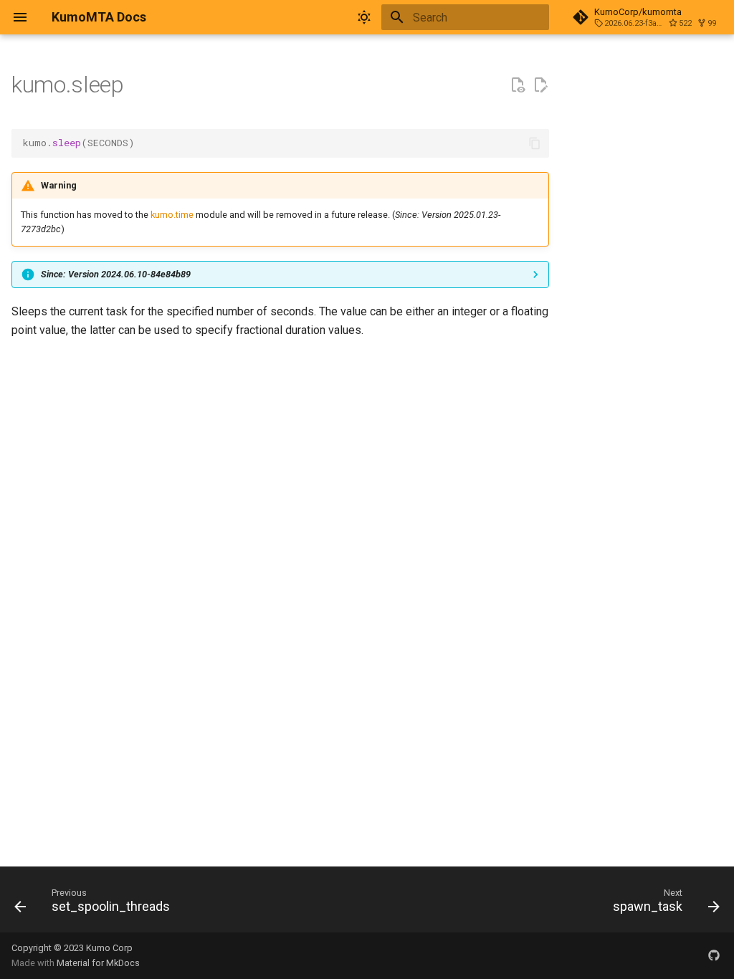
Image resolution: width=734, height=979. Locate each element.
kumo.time (172, 214)
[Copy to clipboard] (534, 143)
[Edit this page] (540, 85)
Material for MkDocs (98, 962)
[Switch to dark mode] (364, 17)
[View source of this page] (517, 85)
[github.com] (713, 955)
